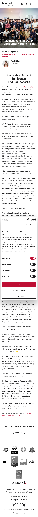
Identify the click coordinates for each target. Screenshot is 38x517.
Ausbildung (19, 432)
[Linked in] (14, 505)
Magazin (13, 52)
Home (4, 52)
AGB (32, 510)
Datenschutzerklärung (21, 510)
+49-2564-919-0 (19, 496)
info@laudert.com (19, 499)
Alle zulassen (19, 285)
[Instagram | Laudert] (19, 505)
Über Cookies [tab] (31, 225)
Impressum (8, 510)
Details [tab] (18, 225)
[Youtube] (24, 505)
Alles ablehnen (19, 296)
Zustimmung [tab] (6, 225)
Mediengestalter (27, 87)
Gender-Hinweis (19, 513)
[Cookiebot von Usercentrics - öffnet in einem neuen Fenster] (27, 219)
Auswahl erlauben (19, 290)
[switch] (33, 264)
